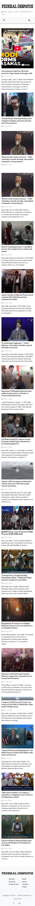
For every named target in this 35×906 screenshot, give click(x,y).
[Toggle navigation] (3, 20)
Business (12, 882)
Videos (24, 887)
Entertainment (14, 884)
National (12, 879)
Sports (24, 882)
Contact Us (18, 899)
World (24, 879)
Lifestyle (25, 884)
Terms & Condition (24, 895)
